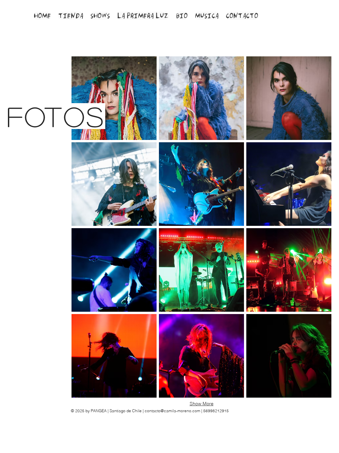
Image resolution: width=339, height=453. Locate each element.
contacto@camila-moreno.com (172, 410)
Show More (202, 404)
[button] (114, 98)
